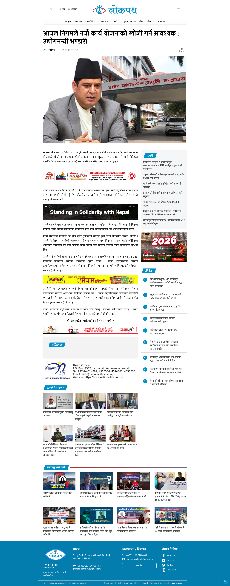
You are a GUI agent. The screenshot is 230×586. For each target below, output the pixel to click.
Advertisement (58, 583)
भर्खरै (150, 156)
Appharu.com (177, 583)
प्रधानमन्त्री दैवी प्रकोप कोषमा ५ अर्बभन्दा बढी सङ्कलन (162, 194)
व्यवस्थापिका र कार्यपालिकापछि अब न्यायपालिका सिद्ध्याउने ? (96, 495)
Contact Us (69, 583)
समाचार (78, 21)
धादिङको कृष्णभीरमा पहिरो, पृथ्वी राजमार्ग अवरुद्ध (162, 185)
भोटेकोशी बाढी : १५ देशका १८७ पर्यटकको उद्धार (161, 203)
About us (47, 583)
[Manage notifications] (224, 581)
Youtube (170, 560)
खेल (141, 21)
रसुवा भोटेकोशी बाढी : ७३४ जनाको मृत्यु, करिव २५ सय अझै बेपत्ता (164, 176)
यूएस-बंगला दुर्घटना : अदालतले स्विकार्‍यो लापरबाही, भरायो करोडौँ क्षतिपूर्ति (58, 531)
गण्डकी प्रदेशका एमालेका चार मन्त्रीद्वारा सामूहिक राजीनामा (120, 414)
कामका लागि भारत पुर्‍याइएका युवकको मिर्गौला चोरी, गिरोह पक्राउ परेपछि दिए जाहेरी (170, 496)
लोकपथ (52, 50)
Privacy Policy (80, 583)
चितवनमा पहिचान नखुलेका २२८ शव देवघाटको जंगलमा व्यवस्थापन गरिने (166, 370)
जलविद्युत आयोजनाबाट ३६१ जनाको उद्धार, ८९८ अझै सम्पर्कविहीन (164, 222)
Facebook (171, 555)
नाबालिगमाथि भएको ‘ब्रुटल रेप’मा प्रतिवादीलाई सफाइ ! (132, 529)
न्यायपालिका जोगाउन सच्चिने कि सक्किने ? (57, 495)
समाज (103, 21)
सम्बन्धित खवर (55, 388)
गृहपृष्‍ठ (68, 21)
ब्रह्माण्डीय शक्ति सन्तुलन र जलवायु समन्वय (58, 414)
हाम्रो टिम (139, 565)
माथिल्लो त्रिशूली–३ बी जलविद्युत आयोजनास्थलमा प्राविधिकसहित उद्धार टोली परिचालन (162, 165)
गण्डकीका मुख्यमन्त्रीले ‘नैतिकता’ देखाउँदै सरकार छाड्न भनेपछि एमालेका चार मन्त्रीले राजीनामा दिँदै (89, 450)
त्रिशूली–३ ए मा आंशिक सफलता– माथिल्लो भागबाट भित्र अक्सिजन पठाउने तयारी (162, 213)
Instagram (171, 570)
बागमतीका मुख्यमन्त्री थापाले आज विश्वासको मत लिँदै (122, 446)
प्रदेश (149, 21)
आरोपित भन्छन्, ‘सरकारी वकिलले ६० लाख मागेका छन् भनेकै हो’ (169, 529)
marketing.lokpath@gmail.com (139, 559)
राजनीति (89, 21)
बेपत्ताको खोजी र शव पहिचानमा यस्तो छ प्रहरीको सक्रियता (166, 382)
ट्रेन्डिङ (149, 271)
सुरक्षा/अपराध (130, 21)
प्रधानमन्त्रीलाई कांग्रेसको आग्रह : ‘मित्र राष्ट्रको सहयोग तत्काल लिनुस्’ (89, 415)
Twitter (170, 565)
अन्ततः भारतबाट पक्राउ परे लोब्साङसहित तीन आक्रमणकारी (131, 495)
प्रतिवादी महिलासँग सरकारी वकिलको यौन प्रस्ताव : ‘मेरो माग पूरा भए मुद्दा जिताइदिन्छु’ (96, 531)
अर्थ (114, 21)
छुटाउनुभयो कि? (56, 468)
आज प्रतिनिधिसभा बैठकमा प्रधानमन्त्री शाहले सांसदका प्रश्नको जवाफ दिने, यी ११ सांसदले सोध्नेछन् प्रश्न (58, 450)
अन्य (160, 21)
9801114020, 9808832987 (137, 555)
